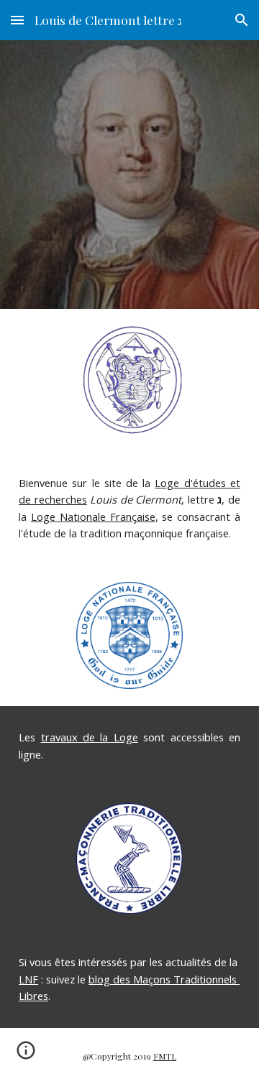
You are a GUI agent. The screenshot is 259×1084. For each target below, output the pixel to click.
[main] (129, 508)
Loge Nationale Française (93, 516)
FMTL (164, 1056)
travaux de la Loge (89, 737)
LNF (28, 979)
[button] (17, 20)
